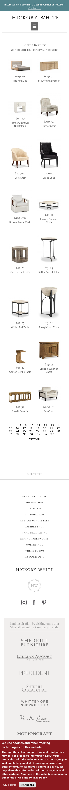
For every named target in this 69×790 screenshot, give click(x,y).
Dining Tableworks (34, 538)
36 (45, 434)
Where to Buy (35, 550)
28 (44, 431)
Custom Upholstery (34, 520)
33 (24, 434)
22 (58, 428)
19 (37, 428)
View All (34, 438)
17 (24, 428)
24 (17, 431)
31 (11, 434)
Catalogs (34, 508)
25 (24, 431)
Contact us (34, 8)
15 (10, 428)
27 (37, 431)
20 (44, 428)
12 (45, 425)
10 (31, 425)
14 (59, 425)
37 (52, 434)
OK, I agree (10, 784)
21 (51, 428)
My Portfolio (34, 556)
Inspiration (34, 502)
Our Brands (34, 544)
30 (58, 431)
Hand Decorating (34, 532)
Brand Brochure (34, 496)
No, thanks (27, 784)
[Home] (34, 17)
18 (31, 428)
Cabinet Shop (34, 526)
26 (31, 431)
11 (38, 425)
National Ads (34, 514)
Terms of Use (15, 777)
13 (52, 425)
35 (38, 434)
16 (17, 428)
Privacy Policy (38, 777)
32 (18, 434)
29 (51, 431)
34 (31, 434)
